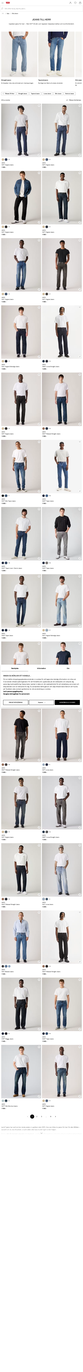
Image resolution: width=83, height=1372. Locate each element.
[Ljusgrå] (47, 294)
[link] (70, 3)
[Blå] (43, 361)
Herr (8, 13)
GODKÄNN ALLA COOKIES (67, 702)
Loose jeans (47, 93)
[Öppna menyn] (2, 3)
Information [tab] (41, 668)
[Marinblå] (6, 563)
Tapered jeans (35, 93)
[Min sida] (70, 3)
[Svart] (6, 227)
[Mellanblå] (47, 159)
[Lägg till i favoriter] (39, 105)
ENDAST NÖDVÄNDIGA (15, 702)
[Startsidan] (8, 3)
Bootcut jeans (69, 93)
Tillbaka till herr (9, 93)
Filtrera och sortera (75, 100)
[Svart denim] (6, 764)
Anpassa (40, 702)
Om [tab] (68, 668)
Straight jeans (22, 93)
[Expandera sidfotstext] (41, 1131)
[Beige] (3, 159)
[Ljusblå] (43, 764)
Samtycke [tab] (14, 668)
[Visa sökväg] (3, 13)
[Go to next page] (55, 1117)
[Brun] (43, 428)
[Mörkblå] (6, 159)
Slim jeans (58, 93)
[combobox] (43, 8)
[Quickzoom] (39, 155)
